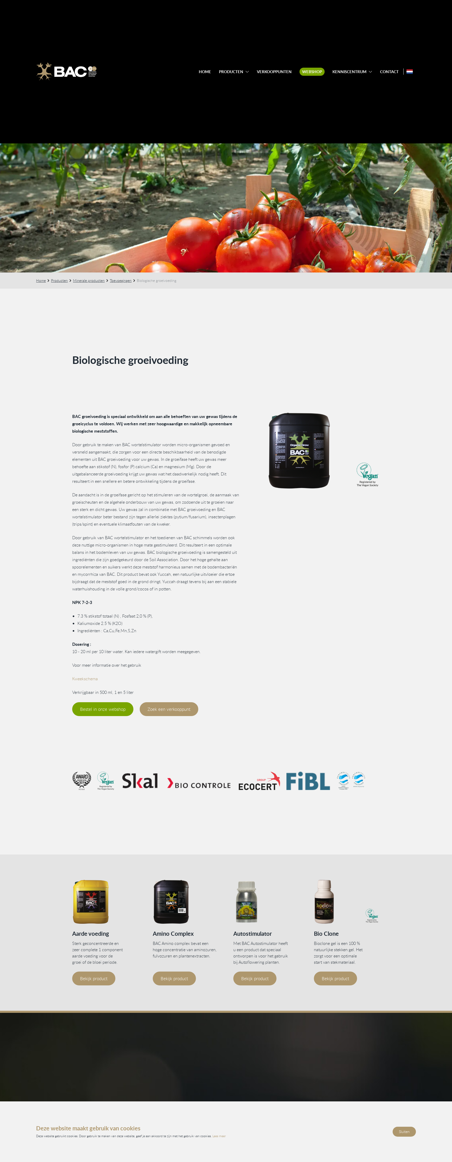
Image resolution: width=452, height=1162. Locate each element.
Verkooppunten (274, 71)
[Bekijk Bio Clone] (347, 902)
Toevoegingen (121, 280)
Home (205, 71)
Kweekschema (85, 679)
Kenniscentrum (349, 71)
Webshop (312, 71)
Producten (231, 71)
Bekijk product (94, 978)
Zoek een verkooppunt (169, 709)
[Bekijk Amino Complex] (186, 902)
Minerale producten (89, 280)
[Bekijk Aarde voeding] (105, 902)
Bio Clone (326, 933)
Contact (389, 71)
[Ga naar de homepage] (66, 71)
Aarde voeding (90, 933)
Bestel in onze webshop (103, 709)
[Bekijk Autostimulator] (266, 902)
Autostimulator (252, 933)
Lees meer (219, 1136)
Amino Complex (173, 933)
